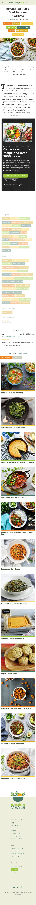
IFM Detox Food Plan (23, 285)
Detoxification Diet (26, 274)
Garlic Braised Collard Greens (13, 428)
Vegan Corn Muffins (9, 674)
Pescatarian (20, 296)
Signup (14, 869)
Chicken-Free (6, 225)
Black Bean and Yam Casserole (14, 497)
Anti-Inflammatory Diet (10, 267)
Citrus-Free (6, 247)
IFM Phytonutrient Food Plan (12, 292)
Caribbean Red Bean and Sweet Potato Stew (17, 533)
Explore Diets (16, 857)
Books (13, 831)
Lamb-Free (25, 229)
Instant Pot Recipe (23, 27)
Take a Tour (11, 180)
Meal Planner (17, 849)
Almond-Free (16, 222)
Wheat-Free (15, 247)
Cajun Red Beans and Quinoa (13, 778)
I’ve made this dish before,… (12, 336)
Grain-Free (20, 240)
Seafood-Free (6, 236)
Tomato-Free (6, 250)
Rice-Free (15, 236)
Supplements (16, 839)
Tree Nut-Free (24, 247)
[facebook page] (14, 887)
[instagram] (22, 887)
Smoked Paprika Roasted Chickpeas (16, 708)
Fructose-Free (22, 271)
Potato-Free (6, 222)
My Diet (17, 357)
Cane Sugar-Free (26, 222)
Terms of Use (16, 836)
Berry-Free (5, 218)
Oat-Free (12, 240)
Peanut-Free (16, 225)
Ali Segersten (14, 19)
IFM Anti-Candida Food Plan (24, 278)
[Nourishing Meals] (18, 2)
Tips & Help (17, 866)
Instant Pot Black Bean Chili (12, 743)
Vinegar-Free (16, 229)
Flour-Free (14, 218)
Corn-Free (13, 243)
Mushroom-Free (24, 218)
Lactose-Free (23, 267)
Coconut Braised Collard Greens (14, 604)
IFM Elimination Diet (8, 288)
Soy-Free (5, 233)
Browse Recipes (17, 854)
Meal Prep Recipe (21, 30)
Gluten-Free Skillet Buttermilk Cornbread (17, 462)
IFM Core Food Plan (8, 285)
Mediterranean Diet (8, 296)
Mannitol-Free (7, 260)
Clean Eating (6, 274)
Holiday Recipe (11, 27)
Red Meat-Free (26, 225)
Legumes (11, 30)
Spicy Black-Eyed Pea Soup (12, 393)
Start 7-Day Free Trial (15, 176)
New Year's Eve (7, 312)
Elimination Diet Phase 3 (21, 260)
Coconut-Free (23, 243)
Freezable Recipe (26, 23)
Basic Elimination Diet (9, 271)
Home (13, 823)
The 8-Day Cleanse (18, 263)
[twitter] (18, 887)
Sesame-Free (6, 229)
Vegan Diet (5, 303)
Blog (13, 828)
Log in (13, 872)
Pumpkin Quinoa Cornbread (12, 639)
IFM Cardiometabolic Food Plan (12, 281)
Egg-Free (28, 240)
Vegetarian (14, 303)
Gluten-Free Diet (7, 278)
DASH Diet (15, 274)
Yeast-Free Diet (24, 303)
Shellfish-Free (14, 233)
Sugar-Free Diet (25, 299)
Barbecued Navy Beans (10, 569)
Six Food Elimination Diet (10, 299)
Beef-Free (5, 240)
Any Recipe (6, 357)
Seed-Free (23, 233)
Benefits (14, 851)
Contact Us (15, 833)
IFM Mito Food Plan (22, 288)
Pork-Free (23, 236)
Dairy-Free (5, 243)
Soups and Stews (17, 34)
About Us (14, 825)
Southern (16, 23)
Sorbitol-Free (6, 263)
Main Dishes (7, 23)
